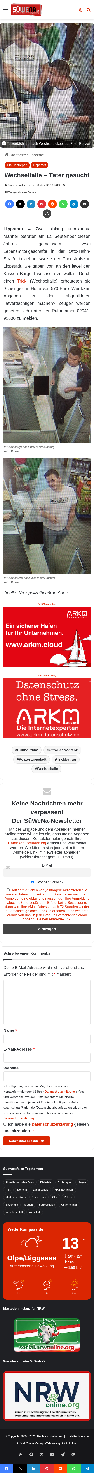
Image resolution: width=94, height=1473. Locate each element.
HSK (8, 1189)
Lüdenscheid (41, 1189)
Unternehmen (69, 1204)
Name (10, 1030)
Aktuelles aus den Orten (20, 1182)
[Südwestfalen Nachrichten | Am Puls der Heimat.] (26, 9)
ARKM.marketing (47, 604)
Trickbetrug (66, 759)
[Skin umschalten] (81, 11)
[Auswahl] (5, 11)
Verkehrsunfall (14, 1212)
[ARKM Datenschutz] (47, 707)
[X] (20, 204)
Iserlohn (22, 1189)
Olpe (55, 1197)
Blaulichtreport (17, 165)
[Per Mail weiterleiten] (84, 204)
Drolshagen (65, 1182)
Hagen (82, 1182)
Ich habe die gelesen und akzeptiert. (46, 1127)
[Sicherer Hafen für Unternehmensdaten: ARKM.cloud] (47, 636)
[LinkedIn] (31, 204)
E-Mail (47, 865)
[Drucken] (47, 213)
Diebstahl (46, 1182)
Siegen (28, 1204)
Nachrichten (39, 1197)
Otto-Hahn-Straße (63, 750)
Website (11, 1068)
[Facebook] (9, 204)
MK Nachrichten (64, 1189)
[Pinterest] (41, 204)
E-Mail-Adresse (19, 1049)
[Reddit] (52, 204)
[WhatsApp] (63, 204)
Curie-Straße (27, 750)
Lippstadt (36, 155)
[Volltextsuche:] (88, 11)
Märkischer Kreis (16, 1197)
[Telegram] (74, 204)
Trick (21, 281)
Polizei (68, 1197)
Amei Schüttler (16, 185)
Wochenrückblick (49, 882)
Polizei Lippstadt (32, 759)
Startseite (17, 155)
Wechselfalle (47, 769)
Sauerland (12, 1204)
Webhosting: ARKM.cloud (61, 1443)
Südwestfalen (47, 1204)
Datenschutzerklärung (27, 843)
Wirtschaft (34, 1212)
